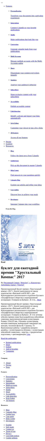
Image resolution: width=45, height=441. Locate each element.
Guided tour (10, 414)
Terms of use (10, 431)
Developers (10, 421)
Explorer (9, 144)
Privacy (9, 434)
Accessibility (10, 394)
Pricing (8, 142)
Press (8, 367)
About (8, 363)
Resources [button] (10, 146)
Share (8, 392)
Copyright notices (12, 436)
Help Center (10, 419)
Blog (7, 410)
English (9, 425)
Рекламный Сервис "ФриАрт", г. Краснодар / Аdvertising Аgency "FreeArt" (21, 284)
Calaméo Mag (11, 412)
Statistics (9, 381)
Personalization (11, 377)
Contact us (10, 429)
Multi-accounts (11, 385)
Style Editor (10, 398)
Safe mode (10, 427)
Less (28, 334)
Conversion (10, 379)
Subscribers (10, 387)
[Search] (2, 214)
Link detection (11, 396)
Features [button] (9, 6)
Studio (8, 390)
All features (10, 401)
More (39, 300)
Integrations (10, 383)
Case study (10, 416)
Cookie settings (11, 438)
